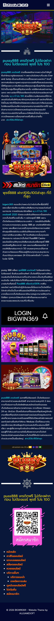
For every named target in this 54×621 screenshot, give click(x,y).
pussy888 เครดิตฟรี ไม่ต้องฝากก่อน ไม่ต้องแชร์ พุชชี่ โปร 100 (27, 62)
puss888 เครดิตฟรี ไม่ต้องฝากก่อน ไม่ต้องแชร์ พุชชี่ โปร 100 (27, 497)
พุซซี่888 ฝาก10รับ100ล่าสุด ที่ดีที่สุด (27, 194)
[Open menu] (48, 5)
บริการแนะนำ (17, 577)
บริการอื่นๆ (13, 573)
